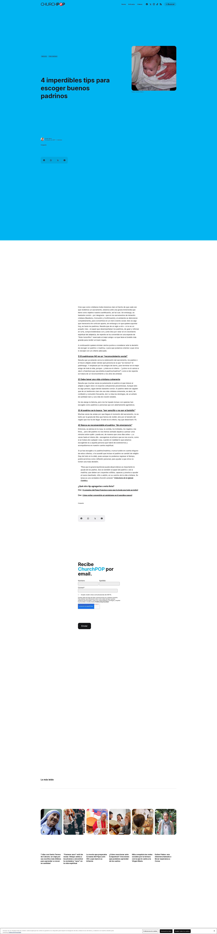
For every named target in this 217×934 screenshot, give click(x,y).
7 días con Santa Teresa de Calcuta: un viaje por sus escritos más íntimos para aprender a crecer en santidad (51, 859)
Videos (139, 4)
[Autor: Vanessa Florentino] (157, 832)
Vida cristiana (53, 56)
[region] (108, 931)
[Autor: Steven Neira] (42, 139)
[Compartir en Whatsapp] (50, 160)
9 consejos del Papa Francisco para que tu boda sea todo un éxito (110, 490)
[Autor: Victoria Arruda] (89, 832)
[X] (150, 4)
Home (123, 4)
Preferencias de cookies (150, 931)
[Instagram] (154, 4)
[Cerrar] (214, 931)
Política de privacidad (102, 602)
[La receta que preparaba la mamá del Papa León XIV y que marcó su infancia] (97, 822)
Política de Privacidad (15, 932)
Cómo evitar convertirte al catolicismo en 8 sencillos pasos (107, 495)
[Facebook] (147, 4)
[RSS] (161, 4)
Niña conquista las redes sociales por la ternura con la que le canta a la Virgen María (142, 858)
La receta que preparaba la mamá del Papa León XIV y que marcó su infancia (96, 858)
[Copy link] (64, 160)
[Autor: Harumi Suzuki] (43, 832)
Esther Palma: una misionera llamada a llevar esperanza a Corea (163, 858)
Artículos (131, 4)
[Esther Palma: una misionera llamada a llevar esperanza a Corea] (165, 822)
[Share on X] (57, 160)
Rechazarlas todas (166, 931)
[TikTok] (157, 4)
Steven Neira (48, 138)
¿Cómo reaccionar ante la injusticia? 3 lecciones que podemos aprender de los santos (119, 858)
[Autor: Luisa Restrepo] (112, 832)
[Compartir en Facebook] (44, 160)
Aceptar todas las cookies (182, 931)
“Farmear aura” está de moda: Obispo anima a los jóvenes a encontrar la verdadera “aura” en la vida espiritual (73, 859)
